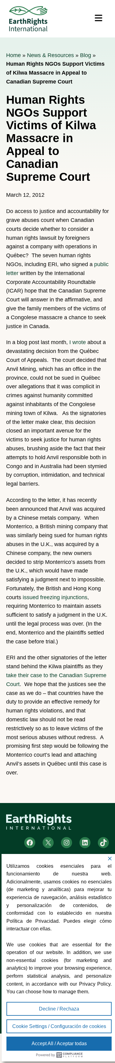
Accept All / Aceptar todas (59, 1043)
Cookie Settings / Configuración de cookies (59, 1026)
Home (13, 55)
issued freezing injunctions (55, 597)
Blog (85, 55)
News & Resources (50, 55)
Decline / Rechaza (59, 1008)
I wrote (77, 342)
